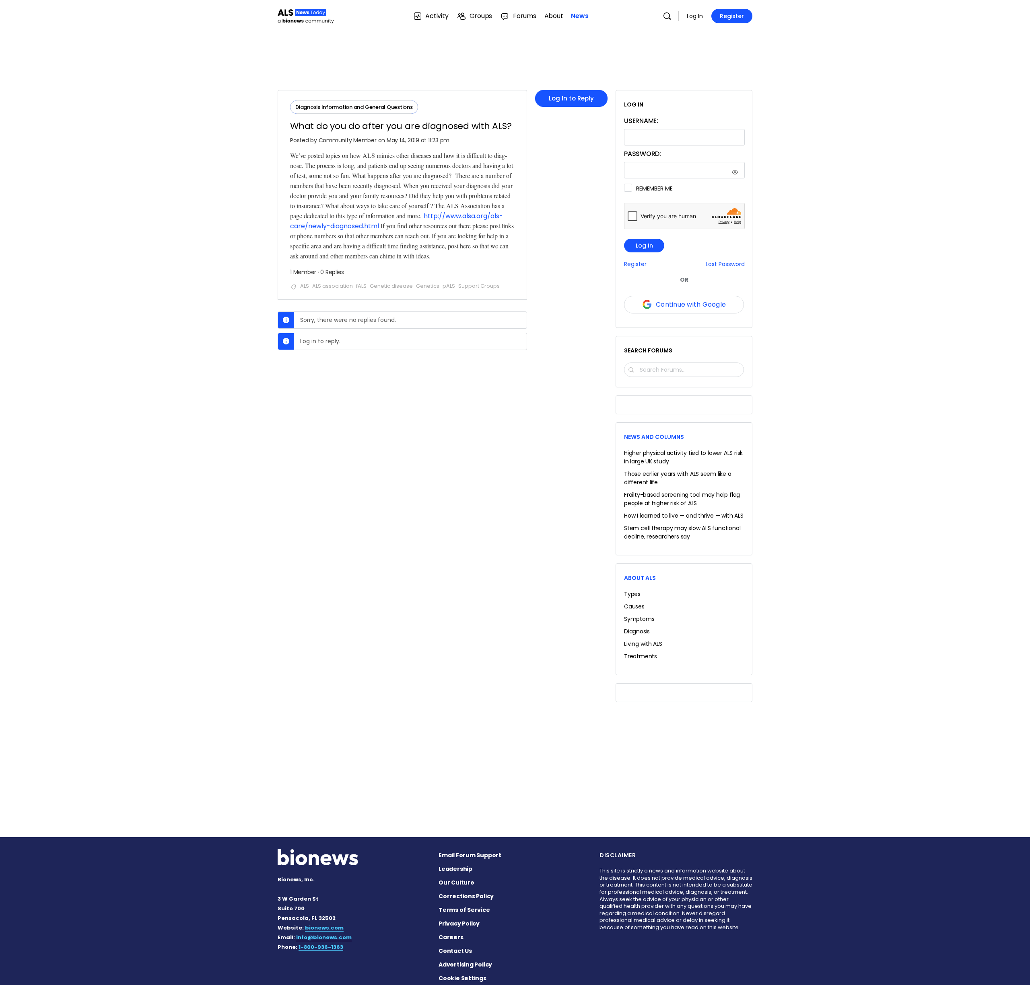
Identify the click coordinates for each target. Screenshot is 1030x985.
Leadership (455, 869)
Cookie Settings (462, 978)
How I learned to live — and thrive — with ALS (684, 516)
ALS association (332, 286)
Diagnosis (637, 631)
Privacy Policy (459, 923)
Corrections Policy (466, 896)
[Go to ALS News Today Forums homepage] (306, 15)
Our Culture (456, 883)
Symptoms (639, 619)
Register (732, 16)
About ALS (640, 578)
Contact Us (455, 951)
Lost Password (725, 264)
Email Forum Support (470, 855)
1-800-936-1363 (321, 947)
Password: (642, 153)
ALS (304, 286)
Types (632, 594)
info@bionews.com (324, 937)
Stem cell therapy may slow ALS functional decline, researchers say (682, 532)
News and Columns (654, 437)
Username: (641, 121)
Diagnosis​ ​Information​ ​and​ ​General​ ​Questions (354, 107)
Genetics (427, 286)
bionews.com (324, 928)
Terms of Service (464, 910)
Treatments (640, 656)
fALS (361, 286)
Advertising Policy (465, 964)
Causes (634, 606)
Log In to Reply (571, 98)
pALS (449, 286)
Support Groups (479, 286)
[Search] (667, 16)
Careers (451, 937)
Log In (695, 16)
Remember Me (654, 188)
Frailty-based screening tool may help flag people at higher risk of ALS (682, 499)
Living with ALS (643, 644)
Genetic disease (391, 286)
